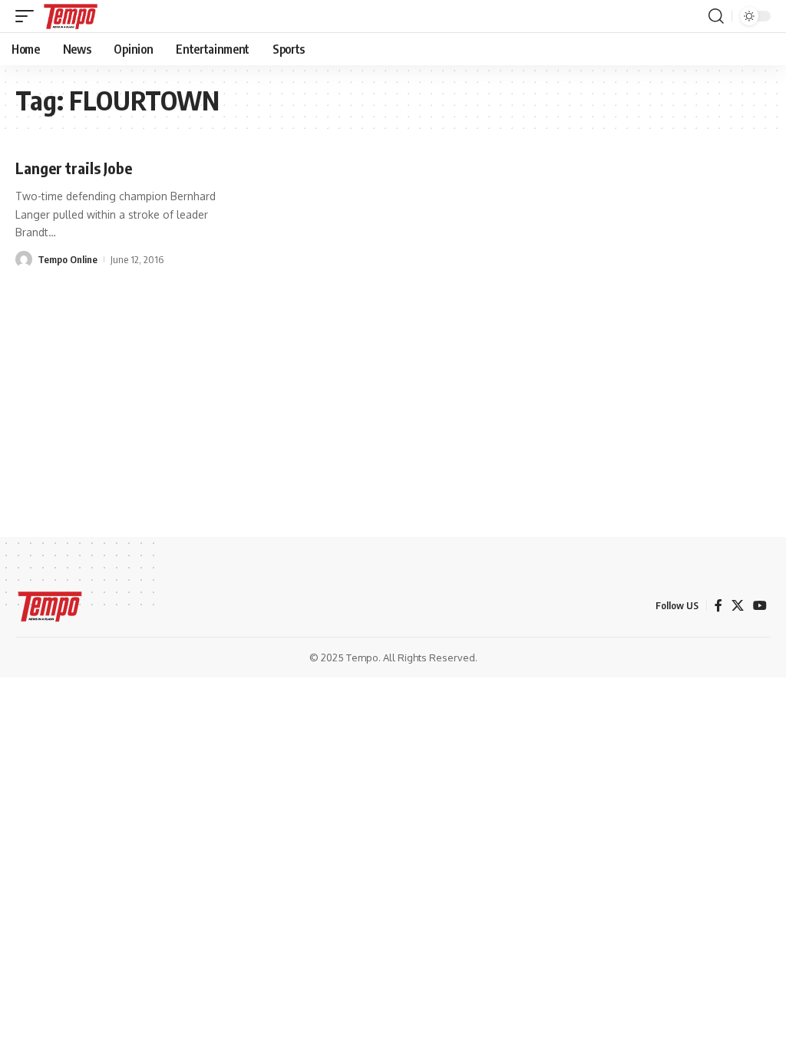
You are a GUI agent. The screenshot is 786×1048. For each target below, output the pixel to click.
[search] (716, 16)
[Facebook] (718, 605)
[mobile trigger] (28, 16)
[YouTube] (760, 605)
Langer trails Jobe (73, 167)
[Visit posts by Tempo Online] (23, 259)
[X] (738, 605)
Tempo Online (67, 259)
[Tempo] (70, 16)
